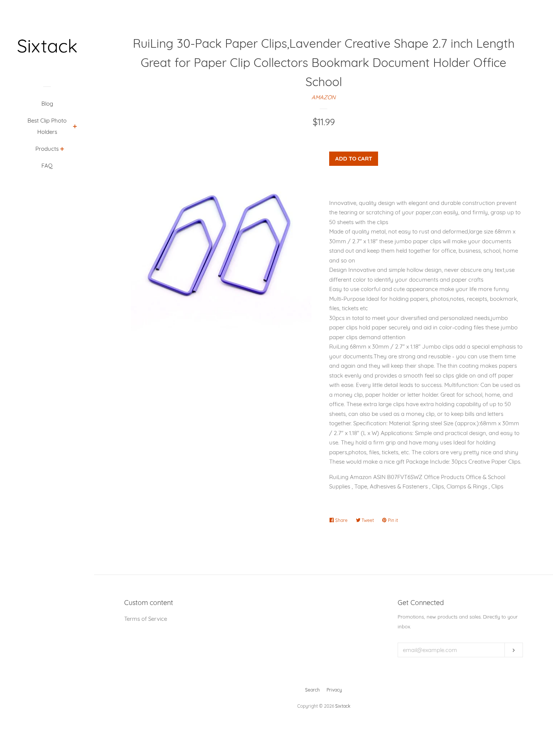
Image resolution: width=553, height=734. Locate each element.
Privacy (334, 690)
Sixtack (342, 706)
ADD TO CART (353, 158)
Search (312, 690)
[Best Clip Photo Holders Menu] (75, 127)
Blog (47, 103)
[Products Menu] (62, 150)
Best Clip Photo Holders (47, 126)
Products (47, 148)
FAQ (47, 165)
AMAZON (323, 97)
